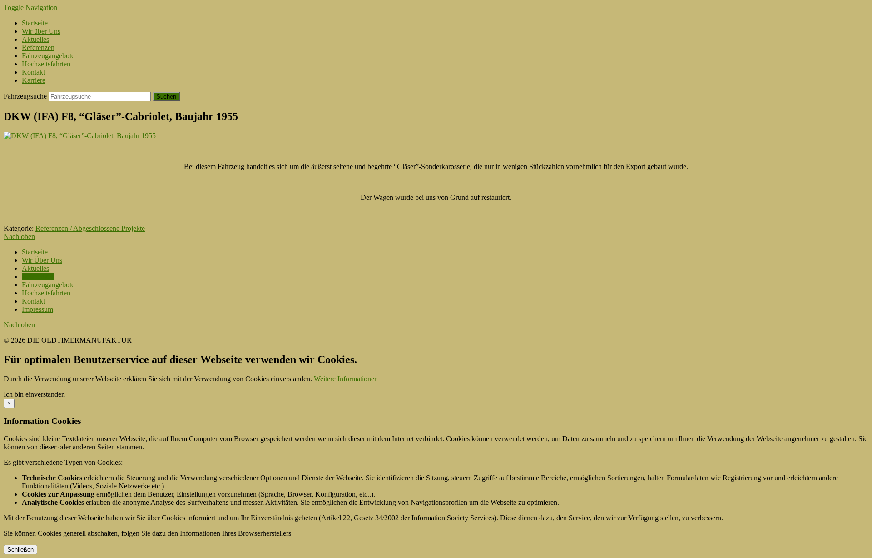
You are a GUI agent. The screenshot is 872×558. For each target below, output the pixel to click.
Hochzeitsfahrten (46, 64)
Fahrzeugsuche (25, 96)
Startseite (35, 23)
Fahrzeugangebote (48, 56)
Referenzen (38, 47)
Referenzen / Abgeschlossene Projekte (90, 228)
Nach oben (19, 236)
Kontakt (33, 72)
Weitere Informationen (346, 379)
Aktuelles (35, 39)
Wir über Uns (41, 31)
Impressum (37, 309)
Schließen (20, 549)
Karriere (33, 80)
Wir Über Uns (42, 260)
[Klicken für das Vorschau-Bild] (80, 136)
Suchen (166, 96)
